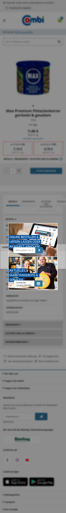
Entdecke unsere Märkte (23, 283)
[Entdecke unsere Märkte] (38, 283)
